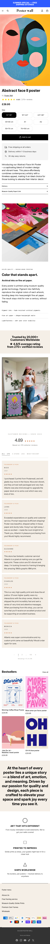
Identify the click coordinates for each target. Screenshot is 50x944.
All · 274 (6, 454)
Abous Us (5, 895)
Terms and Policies (25, 935)
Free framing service (9, 899)
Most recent (33, 454)
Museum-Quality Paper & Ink (11, 191)
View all (45, 672)
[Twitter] (33, 940)
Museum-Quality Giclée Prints (13, 903)
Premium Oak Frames (10, 907)
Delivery (4, 186)
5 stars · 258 (18, 454)
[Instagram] (21, 940)
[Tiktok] (29, 940)
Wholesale (6, 911)
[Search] (7, 10)
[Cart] (47, 10)
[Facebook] (16, 940)
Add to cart (26, 137)
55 (31, 655)
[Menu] (2, 10)
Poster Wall (8, 95)
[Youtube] (25, 940)
